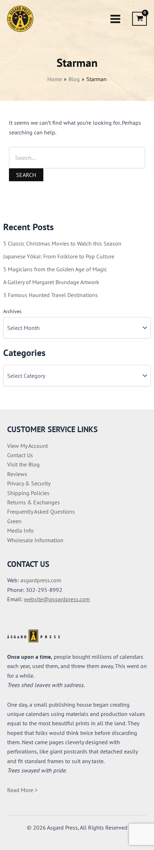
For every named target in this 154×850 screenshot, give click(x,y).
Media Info (20, 530)
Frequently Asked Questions (41, 511)
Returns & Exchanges (33, 502)
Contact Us (20, 455)
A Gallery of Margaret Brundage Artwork (51, 282)
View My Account (27, 445)
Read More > (22, 790)
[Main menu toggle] (115, 18)
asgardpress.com (40, 580)
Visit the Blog (23, 464)
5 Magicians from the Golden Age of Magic (55, 269)
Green (14, 521)
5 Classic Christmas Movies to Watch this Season (62, 243)
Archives (12, 311)
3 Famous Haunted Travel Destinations (50, 294)
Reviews (17, 474)
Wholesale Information (35, 540)
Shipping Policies (28, 492)
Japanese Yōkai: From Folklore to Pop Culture (58, 256)
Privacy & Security (28, 483)
